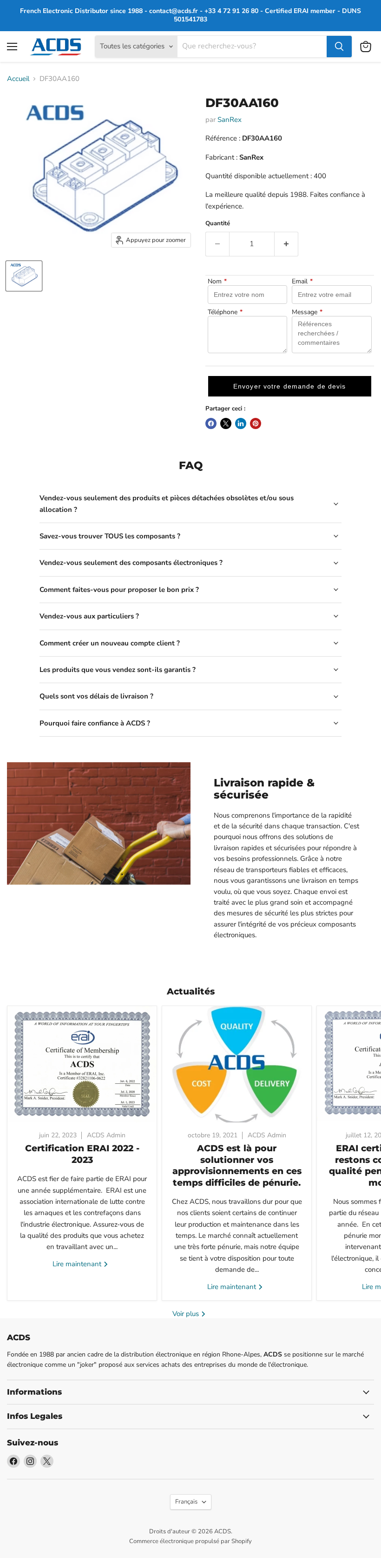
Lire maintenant (78, 1264)
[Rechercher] (339, 46)
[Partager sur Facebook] (211, 423)
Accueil (18, 79)
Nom (217, 281)
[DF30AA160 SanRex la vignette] (24, 276)
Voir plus (186, 1313)
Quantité (217, 223)
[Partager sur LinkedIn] (240, 423)
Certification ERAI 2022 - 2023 (82, 1154)
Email (302, 281)
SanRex (229, 119)
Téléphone (225, 312)
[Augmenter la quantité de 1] (286, 244)
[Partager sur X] (225, 423)
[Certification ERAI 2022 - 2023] (82, 1064)
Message (307, 312)
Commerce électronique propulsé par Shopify (190, 1541)
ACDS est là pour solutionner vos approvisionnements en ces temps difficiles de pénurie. (237, 1165)
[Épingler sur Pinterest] (255, 423)
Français (186, 1502)
